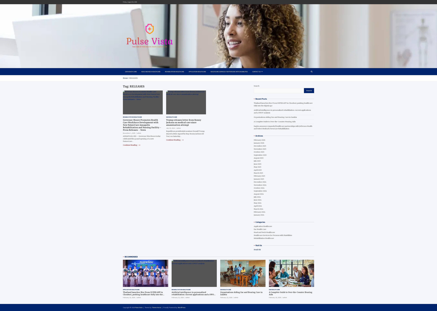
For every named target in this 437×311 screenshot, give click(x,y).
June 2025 (257, 164)
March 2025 (258, 173)
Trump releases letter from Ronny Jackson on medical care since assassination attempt (183, 122)
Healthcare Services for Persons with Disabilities (229, 72)
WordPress (181, 307)
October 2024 (259, 188)
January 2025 (259, 179)
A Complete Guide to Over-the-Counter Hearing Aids (275, 122)
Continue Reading (130, 145)
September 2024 (260, 191)
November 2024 (260, 185)
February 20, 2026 (275, 297)
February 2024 (259, 212)
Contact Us (256, 72)
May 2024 (257, 203)
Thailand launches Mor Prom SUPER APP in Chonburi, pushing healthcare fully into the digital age (143, 294)
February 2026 (259, 140)
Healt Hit (257, 250)
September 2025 (260, 155)
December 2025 (260, 146)
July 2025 (257, 161)
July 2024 (257, 197)
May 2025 (257, 167)
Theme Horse (156, 307)
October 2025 (259, 152)
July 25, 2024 (170, 128)
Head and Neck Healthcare (150, 72)
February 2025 (259, 176)
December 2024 (260, 182)
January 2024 (259, 215)
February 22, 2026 (178, 297)
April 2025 (258, 170)
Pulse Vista (138, 307)
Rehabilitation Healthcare (174, 72)
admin (139, 133)
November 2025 (260, 149)
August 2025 (259, 158)
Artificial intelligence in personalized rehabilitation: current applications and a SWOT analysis (193, 294)
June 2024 (258, 200)
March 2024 (258, 209)
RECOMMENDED (131, 257)
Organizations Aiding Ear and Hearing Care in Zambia (275, 117)
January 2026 (259, 143)
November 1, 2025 (129, 133)
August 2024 (259, 194)
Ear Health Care (131, 72)
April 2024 (258, 206)
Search (256, 86)
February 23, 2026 (129, 297)
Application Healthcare (197, 72)
